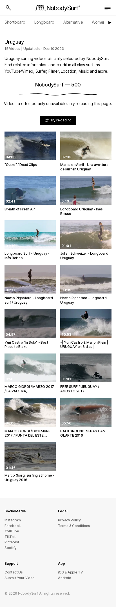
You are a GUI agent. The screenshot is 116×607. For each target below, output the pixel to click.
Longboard (44, 22)
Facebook (13, 526)
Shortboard (15, 22)
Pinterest (12, 542)
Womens (99, 22)
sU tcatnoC (14, 572)
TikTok (10, 537)
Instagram (13, 520)
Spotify (11, 548)
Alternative (73, 22)
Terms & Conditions (74, 526)
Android (64, 578)
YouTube (12, 531)
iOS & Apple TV (70, 572)
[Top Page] (58, 8)
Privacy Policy (69, 520)
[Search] (8, 8)
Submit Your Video (20, 578)
